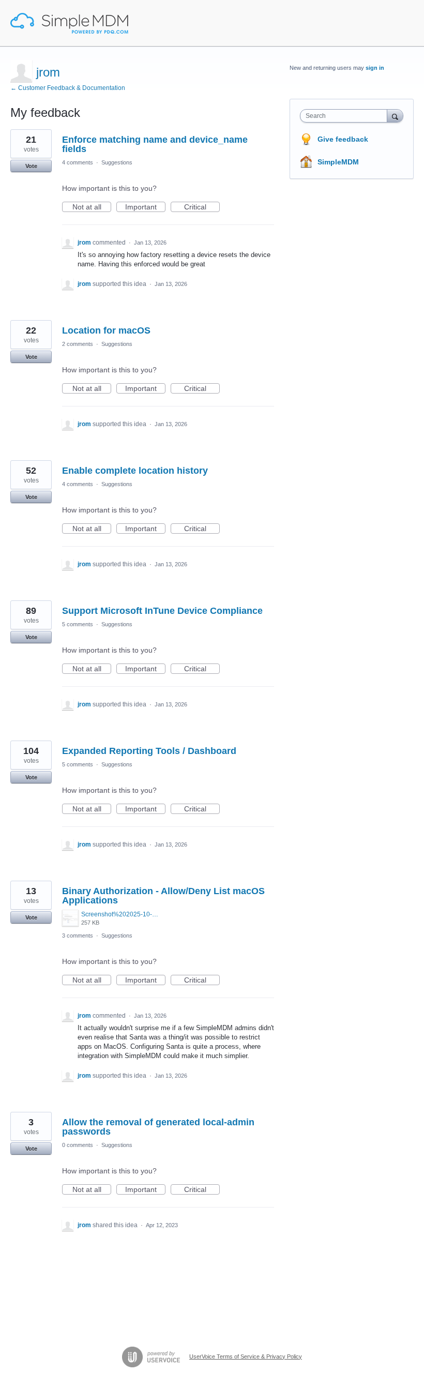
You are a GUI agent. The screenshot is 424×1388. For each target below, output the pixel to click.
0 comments (77, 1145)
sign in (375, 68)
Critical (202, 207)
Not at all (91, 207)
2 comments (77, 344)
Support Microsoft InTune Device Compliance (162, 611)
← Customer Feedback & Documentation (67, 88)
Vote (31, 166)
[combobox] (346, 115)
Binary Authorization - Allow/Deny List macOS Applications (163, 896)
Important (145, 207)
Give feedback (342, 139)
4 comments (77, 162)
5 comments (77, 624)
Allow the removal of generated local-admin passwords (158, 1127)
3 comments (77, 935)
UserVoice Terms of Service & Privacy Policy (245, 1356)
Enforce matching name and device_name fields (155, 144)
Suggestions (116, 162)
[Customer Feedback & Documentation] (69, 23)
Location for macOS (106, 330)
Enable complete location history (135, 470)
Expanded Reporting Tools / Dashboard (149, 751)
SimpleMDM (338, 162)
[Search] (395, 115)
